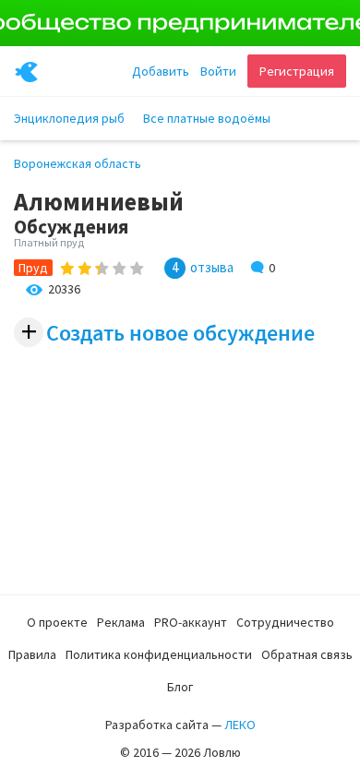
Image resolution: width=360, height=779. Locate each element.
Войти (218, 71)
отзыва (212, 267)
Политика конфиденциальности (159, 654)
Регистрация (296, 71)
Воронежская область (77, 163)
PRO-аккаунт (190, 622)
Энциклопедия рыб (69, 118)
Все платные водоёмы (206, 118)
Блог (180, 686)
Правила (32, 654)
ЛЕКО (240, 724)
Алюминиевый (99, 201)
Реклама (121, 622)
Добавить (160, 71)
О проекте (57, 622)
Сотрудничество (285, 622)
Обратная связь (307, 654)
